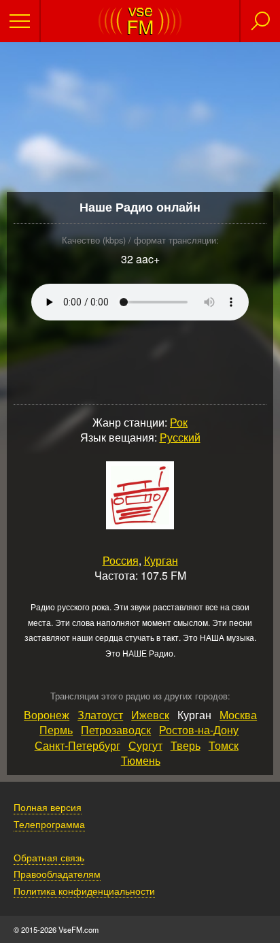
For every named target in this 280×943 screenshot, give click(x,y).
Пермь (56, 730)
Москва (238, 715)
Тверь (185, 745)
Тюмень (140, 760)
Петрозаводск (116, 730)
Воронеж (46, 715)
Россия (121, 560)
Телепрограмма (49, 823)
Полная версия (48, 806)
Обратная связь (49, 857)
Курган (161, 560)
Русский (180, 437)
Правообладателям (57, 873)
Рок (179, 422)
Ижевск (150, 715)
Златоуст (100, 715)
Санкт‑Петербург (77, 745)
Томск (224, 745)
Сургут (145, 745)
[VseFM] (140, 31)
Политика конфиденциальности (84, 890)
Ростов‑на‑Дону (199, 730)
